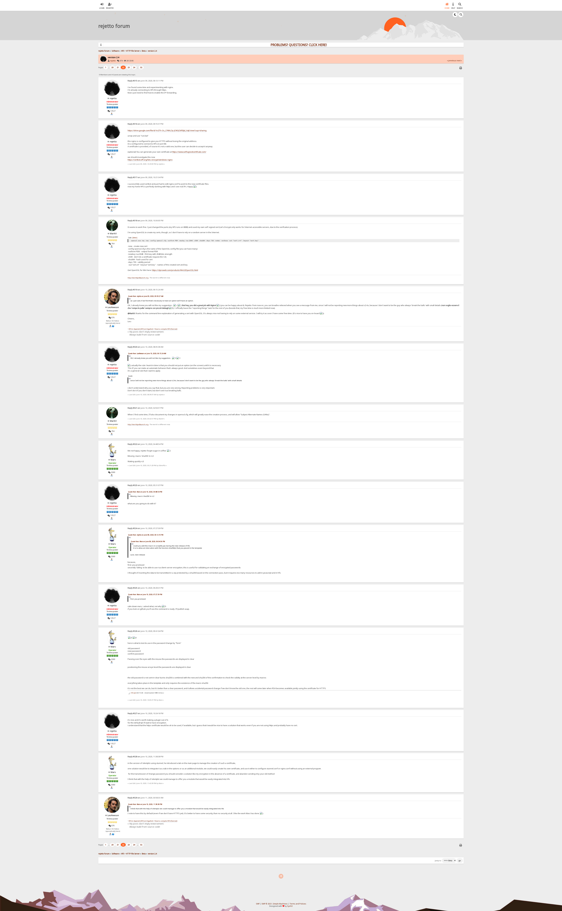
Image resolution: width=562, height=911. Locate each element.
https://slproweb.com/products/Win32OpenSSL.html (175, 270)
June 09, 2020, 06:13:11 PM (145, 81)
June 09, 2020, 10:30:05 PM (145, 220)
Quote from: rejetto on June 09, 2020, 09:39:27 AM (145, 296)
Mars (113, 459)
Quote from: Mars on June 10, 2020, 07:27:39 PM (145, 594)
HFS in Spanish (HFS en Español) (141, 329)
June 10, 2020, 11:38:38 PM (145, 756)
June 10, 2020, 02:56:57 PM (145, 408)
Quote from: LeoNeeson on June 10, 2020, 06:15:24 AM (147, 353)
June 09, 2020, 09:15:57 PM (145, 124)
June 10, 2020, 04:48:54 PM (145, 444)
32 (141, 67)
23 (129, 67)
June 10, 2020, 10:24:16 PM (145, 713)
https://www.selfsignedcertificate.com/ (189, 152)
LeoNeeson (113, 307)
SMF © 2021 (267, 904)
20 (112, 67)
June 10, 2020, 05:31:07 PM (145, 485)
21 (118, 67)
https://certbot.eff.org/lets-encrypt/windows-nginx (150, 159)
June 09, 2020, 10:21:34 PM (145, 177)
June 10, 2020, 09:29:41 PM (145, 588)
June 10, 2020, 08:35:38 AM (145, 347)
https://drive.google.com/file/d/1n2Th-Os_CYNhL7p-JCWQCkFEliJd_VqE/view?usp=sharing (167, 130)
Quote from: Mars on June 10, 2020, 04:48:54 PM (145, 492)
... (109, 67)
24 (134, 67)
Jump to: (438, 861)
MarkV (113, 233)
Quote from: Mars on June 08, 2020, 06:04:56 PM (148, 541)
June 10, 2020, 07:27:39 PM (145, 528)
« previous (451, 60)
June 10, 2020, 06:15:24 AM (145, 289)
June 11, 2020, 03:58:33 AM (145, 798)
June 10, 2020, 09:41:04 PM (145, 631)
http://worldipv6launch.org (138, 278)
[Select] (134, 238)
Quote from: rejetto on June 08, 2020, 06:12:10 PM (145, 535)
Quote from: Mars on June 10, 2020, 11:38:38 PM (145, 804)
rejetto (113, 60)
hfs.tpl (133, 693)
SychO (290, 906)
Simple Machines (280, 904)
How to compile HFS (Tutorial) (166, 329)
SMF (258, 904)
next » (459, 60)
